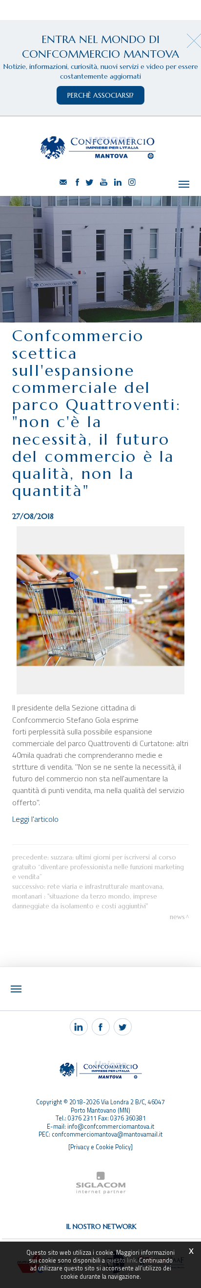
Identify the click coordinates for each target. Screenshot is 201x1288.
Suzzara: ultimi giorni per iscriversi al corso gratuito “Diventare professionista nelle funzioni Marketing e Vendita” (98, 867)
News (177, 917)
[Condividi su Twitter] (123, 1027)
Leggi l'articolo (35, 819)
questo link (121, 1260)
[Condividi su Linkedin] (79, 1027)
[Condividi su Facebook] (101, 1027)
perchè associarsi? (100, 95)
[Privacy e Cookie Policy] (100, 1147)
